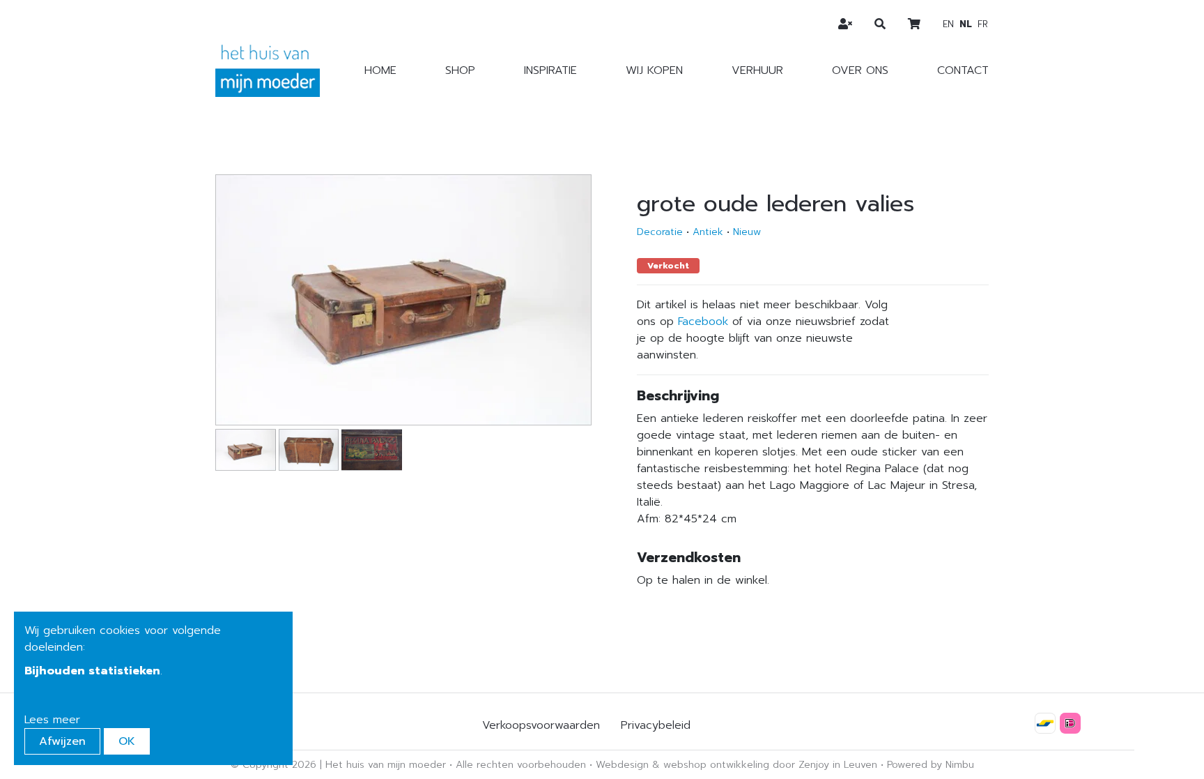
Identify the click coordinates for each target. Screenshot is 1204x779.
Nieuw (747, 232)
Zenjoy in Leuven (837, 764)
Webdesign (622, 764)
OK (126, 741)
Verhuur (757, 70)
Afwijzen (62, 741)
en (948, 24)
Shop (460, 70)
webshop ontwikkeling (716, 764)
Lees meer (52, 719)
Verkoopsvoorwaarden (541, 725)
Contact (963, 70)
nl (965, 24)
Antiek (708, 232)
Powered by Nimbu (930, 764)
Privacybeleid (655, 725)
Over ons (860, 70)
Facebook (703, 321)
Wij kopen (654, 70)
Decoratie (660, 232)
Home (380, 70)
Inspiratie (550, 70)
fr (983, 24)
